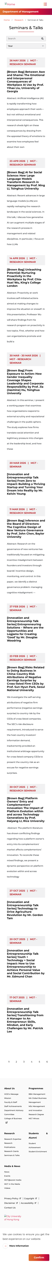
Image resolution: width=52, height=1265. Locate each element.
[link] (26, 1218)
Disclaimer (10, 1203)
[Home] (10, 4)
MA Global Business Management (38, 1100)
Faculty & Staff (10, 1102)
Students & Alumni (38, 1135)
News (6, 1172)
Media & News (12, 1166)
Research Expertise (12, 1139)
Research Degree (36, 1114)
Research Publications (9, 1145)
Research (19, 20)
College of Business (13, 1118)
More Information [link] (19, 1246)
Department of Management (21, 11)
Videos (7, 1188)
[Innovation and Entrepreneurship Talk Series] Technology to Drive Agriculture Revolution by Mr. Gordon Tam (25, 910)
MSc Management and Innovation (37, 1108)
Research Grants (11, 1151)
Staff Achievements (13, 1106)
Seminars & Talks (12, 1155)
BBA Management (37, 1094)
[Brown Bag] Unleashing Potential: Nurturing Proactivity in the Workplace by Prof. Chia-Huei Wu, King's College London (24, 277)
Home (7, 20)
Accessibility (27, 1203)
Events (7, 1176)
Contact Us (10, 1207)
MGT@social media (12, 1180)
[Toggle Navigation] (45, 4)
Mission (7, 1098)
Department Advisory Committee (13, 1112)
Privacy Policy (11, 1198)
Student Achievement (35, 1145)
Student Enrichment (38, 1151)
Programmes (36, 1088)
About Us (9, 1088)
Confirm (39, 1257)
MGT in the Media (12, 1184)
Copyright (29, 1198)
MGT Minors (34, 1118)
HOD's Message (11, 1094)
